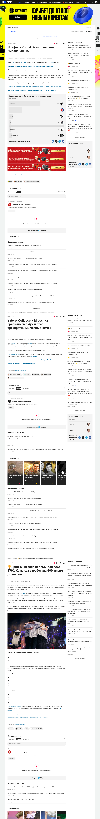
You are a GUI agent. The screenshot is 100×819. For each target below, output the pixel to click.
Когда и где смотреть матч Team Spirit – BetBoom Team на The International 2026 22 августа (33, 291)
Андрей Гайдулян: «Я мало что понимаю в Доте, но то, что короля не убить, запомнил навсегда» (80, 106)
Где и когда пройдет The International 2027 (79, 80)
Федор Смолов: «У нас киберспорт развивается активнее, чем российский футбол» (79, 629)
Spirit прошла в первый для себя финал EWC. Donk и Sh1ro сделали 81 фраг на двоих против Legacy (80, 658)
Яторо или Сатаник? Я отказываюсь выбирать (20, 444)
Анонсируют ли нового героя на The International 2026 (78, 88)
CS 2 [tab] (9, 31)
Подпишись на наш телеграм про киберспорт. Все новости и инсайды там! (30, 66)
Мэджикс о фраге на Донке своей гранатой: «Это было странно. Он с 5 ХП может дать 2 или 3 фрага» (36, 807)
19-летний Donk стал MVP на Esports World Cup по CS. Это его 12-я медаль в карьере (79, 574)
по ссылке (34, 364)
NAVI (13, 62)
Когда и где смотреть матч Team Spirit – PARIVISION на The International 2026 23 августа (32, 272)
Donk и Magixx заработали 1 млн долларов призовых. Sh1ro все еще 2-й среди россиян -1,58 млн (80, 601)
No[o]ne (23, 62)
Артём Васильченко (20, 738)
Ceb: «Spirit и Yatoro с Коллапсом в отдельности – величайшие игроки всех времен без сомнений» (35, 457)
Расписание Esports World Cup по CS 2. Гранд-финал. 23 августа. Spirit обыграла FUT (31, 801)
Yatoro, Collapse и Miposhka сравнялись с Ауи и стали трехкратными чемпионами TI (79, 46)
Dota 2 (12, 38)
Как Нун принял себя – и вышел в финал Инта (21, 372)
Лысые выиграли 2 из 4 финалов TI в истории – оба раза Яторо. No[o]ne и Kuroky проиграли (80, 55)
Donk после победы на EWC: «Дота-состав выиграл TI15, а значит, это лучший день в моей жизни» (79, 583)
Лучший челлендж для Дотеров (21, 409)
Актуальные (26, 200)
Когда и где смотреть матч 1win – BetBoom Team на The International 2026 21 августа (31, 310)
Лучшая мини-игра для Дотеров (21, 213)
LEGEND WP (16, 185)
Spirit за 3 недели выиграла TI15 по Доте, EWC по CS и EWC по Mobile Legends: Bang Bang (80, 72)
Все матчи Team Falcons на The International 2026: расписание (25, 298)
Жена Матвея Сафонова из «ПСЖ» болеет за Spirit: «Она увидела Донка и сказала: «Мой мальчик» (79, 619)
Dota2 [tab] (13, 31)
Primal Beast (51, 62)
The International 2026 (14, 362)
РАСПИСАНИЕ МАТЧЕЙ (13, 27)
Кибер (9, 38)
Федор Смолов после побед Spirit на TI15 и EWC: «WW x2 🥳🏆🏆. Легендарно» (79, 97)
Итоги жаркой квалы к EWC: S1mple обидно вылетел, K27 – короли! (28, 731)
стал (23, 601)
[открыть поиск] (85, 2)
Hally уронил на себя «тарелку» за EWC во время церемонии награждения (79, 610)
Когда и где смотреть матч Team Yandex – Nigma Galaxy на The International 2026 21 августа (33, 304)
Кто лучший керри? (76, 143)
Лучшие (18, 200)
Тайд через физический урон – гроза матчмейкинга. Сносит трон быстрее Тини (32, 90)
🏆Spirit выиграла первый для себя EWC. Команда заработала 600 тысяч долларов (35, 566)
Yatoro (13, 351)
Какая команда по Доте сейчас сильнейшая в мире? (30, 96)
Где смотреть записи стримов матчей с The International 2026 (80, 411)
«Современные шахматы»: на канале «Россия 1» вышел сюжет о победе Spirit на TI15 (79, 116)
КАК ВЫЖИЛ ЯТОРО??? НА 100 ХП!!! (18, 451)
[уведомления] (89, 2)
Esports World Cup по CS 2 (15, 720)
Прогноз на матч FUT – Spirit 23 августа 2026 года (21, 813)
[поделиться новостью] (64, 43)
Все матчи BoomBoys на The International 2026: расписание (24, 285)
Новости (16, 38)
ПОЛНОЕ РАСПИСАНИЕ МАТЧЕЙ (50, 36)
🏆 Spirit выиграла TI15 (74, 63)
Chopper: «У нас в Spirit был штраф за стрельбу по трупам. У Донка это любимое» (80, 649)
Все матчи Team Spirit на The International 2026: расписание (24, 260)
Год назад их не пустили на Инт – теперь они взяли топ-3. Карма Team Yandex (31, 368)
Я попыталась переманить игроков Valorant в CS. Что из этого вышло (28, 728)
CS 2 (12, 566)
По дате (10, 200)
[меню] (15, 2)
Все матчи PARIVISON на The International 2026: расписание (24, 253)
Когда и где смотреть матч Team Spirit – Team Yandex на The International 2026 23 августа (32, 279)
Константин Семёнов (20, 183)
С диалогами (60, 199)
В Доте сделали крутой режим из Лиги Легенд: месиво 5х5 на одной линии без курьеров (34, 86)
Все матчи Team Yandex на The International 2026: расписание (25, 266)
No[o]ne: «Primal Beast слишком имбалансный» (28, 38)
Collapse (30, 351)
